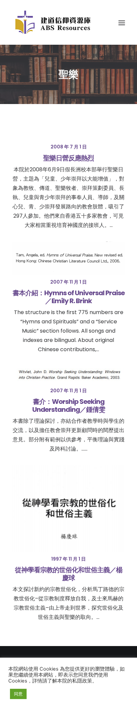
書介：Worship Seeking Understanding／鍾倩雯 (68, 405)
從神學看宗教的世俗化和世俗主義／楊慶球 (68, 573)
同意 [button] (18, 693)
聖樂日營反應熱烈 (68, 158)
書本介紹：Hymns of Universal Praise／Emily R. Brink (69, 296)
